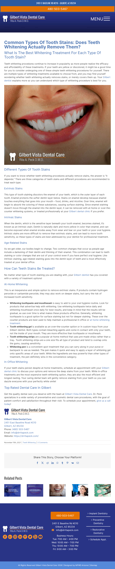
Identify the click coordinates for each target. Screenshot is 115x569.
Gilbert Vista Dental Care (78, 394)
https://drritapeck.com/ (26, 436)
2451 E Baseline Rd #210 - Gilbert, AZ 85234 (56, 3)
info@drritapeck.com (22, 432)
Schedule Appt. (98, 539)
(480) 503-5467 (20, 429)
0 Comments (43, 442)
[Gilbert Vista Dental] (23, 527)
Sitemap (93, 565)
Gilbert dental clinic (79, 211)
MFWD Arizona (81, 565)
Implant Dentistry (98, 513)
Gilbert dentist (81, 275)
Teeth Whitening (29, 442)
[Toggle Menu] (106, 19)
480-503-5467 (57, 9)
